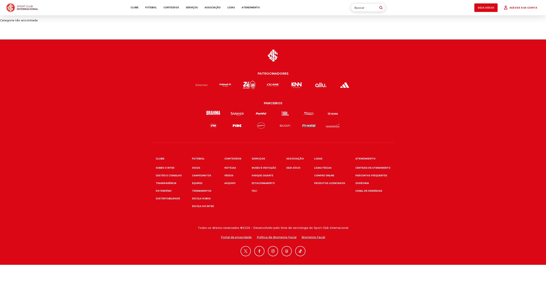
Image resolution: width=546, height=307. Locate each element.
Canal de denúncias (368, 191)
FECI (254, 191)
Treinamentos (201, 191)
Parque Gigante (262, 175)
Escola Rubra (201, 198)
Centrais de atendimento (372, 168)
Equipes (197, 183)
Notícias (230, 168)
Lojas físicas (322, 168)
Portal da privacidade (236, 237)
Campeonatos (201, 175)
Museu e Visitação (264, 168)
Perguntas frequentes (371, 175)
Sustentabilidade (168, 198)
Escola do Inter (203, 206)
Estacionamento (263, 183)
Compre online (324, 175)
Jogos (196, 168)
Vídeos (228, 175)
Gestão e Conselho (169, 175)
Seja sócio (293, 168)
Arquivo (229, 183)
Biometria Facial (313, 237)
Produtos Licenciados (329, 183)
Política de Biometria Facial (276, 237)
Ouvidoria (362, 183)
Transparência (166, 183)
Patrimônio (163, 191)
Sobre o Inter (165, 168)
